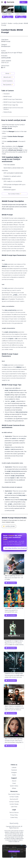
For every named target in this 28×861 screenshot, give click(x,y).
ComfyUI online (19, 832)
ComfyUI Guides (14, 796)
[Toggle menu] (2, 2)
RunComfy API (14, 799)
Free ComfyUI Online (14, 794)
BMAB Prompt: (8, 96)
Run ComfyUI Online (14, 194)
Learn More (14, 806)
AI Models (12, 838)
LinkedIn (14, 767)
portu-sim (4, 52)
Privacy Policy (14, 815)
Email (14, 783)
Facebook (14, 770)
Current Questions (8, 81)
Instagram (14, 772)
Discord (14, 781)
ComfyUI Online (12, 157)
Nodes (10, 23)
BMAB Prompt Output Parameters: (13, 102)
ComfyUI (4, 23)
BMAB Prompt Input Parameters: (13, 99)
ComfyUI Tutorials (14, 801)
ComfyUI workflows (12, 835)
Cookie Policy (14, 817)
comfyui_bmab (18, 23)
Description (7, 93)
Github (7, 73)
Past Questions (7, 84)
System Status (14, 786)
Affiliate (14, 788)
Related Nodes (8, 112)
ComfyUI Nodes (14, 804)
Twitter (14, 775)
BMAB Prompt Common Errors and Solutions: (13, 108)
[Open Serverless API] (14, 852)
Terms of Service (14, 812)
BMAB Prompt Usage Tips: (11, 105)
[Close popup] (25, 846)
